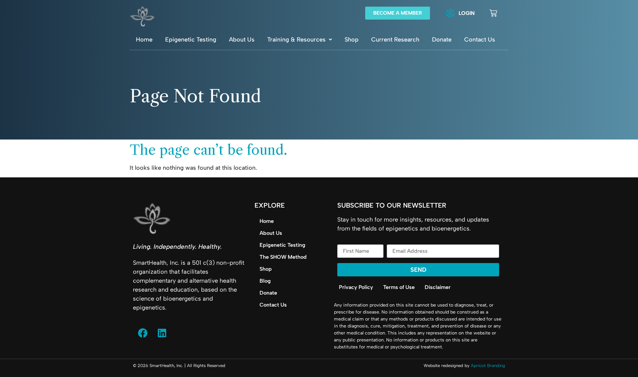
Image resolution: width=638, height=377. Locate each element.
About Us (242, 39)
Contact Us (479, 39)
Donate (442, 39)
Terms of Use (399, 287)
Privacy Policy (356, 287)
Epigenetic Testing (190, 39)
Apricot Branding (488, 365)
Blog (265, 281)
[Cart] (493, 13)
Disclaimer (438, 287)
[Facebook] (142, 333)
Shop (352, 39)
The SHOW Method (283, 257)
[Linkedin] (161, 333)
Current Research (395, 39)
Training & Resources (296, 39)
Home (144, 39)
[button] (299, 39)
